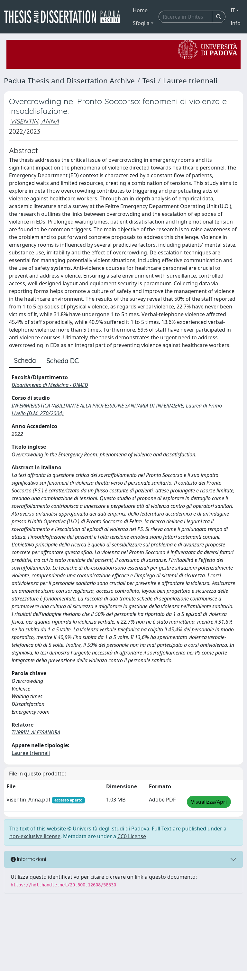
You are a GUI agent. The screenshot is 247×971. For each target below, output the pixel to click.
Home (140, 10)
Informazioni (31, 859)
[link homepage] (64, 16)
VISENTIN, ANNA (34, 121)
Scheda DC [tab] (63, 361)
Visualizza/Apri (209, 801)
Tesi (148, 81)
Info (236, 23)
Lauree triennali (190, 81)
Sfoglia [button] (141, 23)
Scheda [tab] (25, 360)
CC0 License (131, 836)
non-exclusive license (34, 836)
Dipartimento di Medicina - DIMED (50, 385)
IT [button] (233, 10)
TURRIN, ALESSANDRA (36, 732)
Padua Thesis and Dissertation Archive (69, 81)
